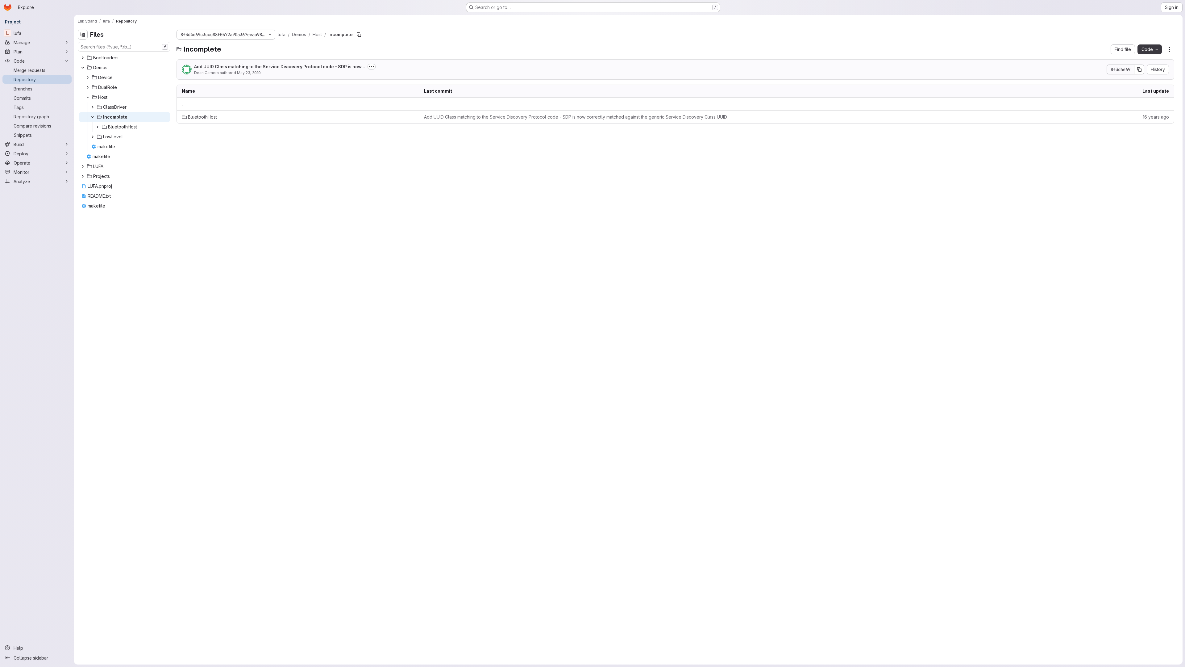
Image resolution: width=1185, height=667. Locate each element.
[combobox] (124, 47)
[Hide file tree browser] (83, 35)
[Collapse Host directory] (87, 97)
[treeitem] (124, 58)
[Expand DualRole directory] (87, 87)
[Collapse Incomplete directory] (92, 117)
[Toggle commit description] (372, 66)
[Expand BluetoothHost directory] (97, 127)
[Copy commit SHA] (1139, 69)
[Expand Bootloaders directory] (82, 57)
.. (183, 104)
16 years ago (1156, 117)
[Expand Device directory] (87, 77)
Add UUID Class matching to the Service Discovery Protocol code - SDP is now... (279, 66)
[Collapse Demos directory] (82, 67)
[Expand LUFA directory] (82, 166)
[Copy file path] (359, 35)
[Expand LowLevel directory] (92, 137)
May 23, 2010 (249, 72)
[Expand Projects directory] (82, 176)
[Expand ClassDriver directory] (92, 107)
